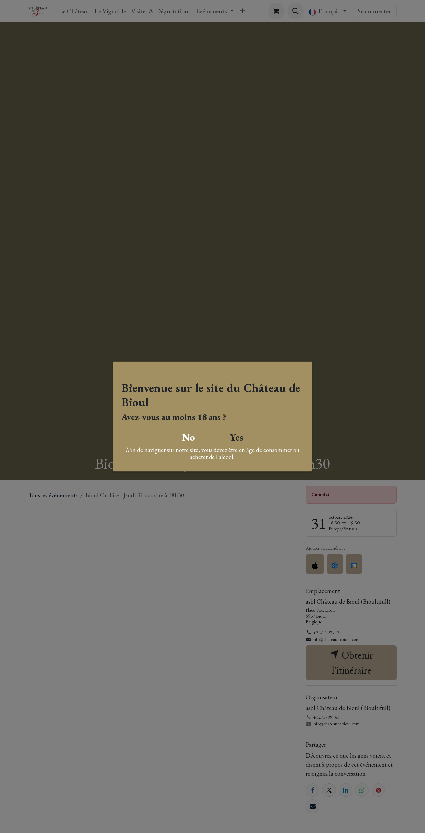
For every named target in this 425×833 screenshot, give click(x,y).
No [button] (188, 436)
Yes (236, 436)
